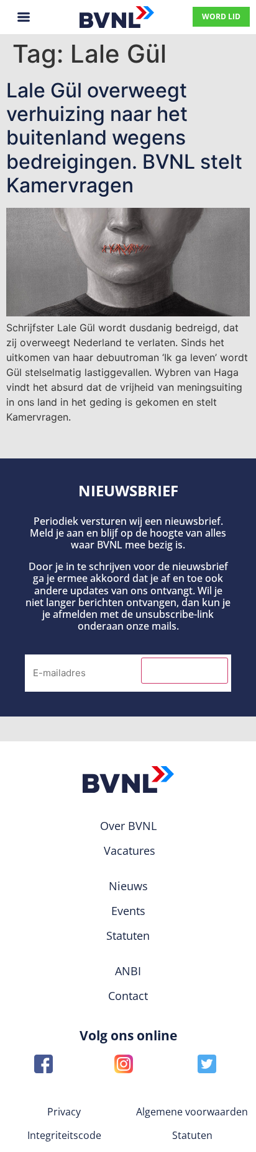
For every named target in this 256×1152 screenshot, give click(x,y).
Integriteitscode (64, 1135)
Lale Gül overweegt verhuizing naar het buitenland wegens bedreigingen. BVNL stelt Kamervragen (124, 138)
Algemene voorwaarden (192, 1112)
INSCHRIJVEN (184, 670)
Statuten (192, 1135)
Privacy (64, 1112)
